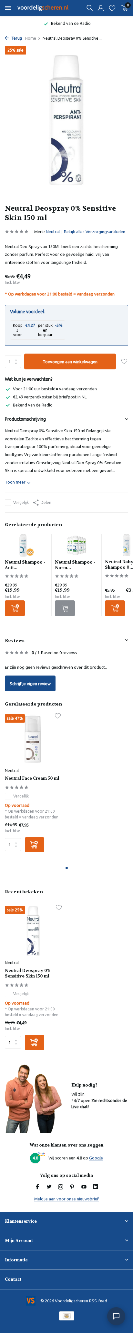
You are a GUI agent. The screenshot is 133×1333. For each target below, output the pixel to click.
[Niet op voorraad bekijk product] (65, 608)
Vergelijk (21, 502)
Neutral (53, 231)
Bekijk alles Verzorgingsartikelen (94, 231)
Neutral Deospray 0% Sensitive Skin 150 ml (27, 973)
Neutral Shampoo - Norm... (75, 564)
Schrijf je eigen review (30, 683)
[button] (66, 868)
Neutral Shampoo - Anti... (25, 564)
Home (30, 38)
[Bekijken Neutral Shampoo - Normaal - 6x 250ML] (76, 547)
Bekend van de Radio (33, 405)
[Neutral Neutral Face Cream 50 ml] (33, 739)
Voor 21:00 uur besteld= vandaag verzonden (55, 388)
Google (96, 1158)
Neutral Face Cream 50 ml (32, 778)
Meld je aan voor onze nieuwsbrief (66, 1199)
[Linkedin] (95, 1187)
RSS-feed (98, 1300)
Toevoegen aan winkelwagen (70, 361)
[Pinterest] (72, 1187)
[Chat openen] (116, 1316)
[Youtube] (84, 1187)
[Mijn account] (100, 8)
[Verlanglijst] (112, 8)
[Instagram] (60, 1187)
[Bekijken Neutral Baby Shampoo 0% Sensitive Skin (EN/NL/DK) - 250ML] (126, 547)
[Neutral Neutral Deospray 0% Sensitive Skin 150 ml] (33, 931)
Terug (16, 38)
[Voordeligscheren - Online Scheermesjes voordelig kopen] (43, 8)
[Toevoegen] (15, 608)
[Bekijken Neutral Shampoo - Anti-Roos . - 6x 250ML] (26, 547)
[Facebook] (37, 1187)
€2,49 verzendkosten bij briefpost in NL (50, 397)
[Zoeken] (89, 8)
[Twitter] (49, 1187)
